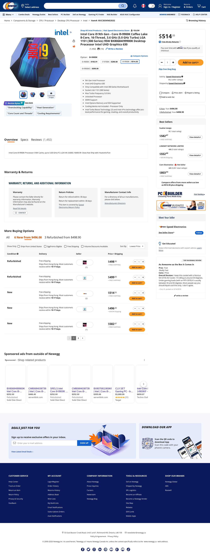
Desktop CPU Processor (69, 20)
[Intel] (63, 32)
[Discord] (122, 549)
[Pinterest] (105, 549)
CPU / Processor (46, 20)
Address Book (53, 494)
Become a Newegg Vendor (136, 499)
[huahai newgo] (90, 262)
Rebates (129, 507)
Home (7, 20)
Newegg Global (171, 481)
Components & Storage (24, 20)
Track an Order (15, 486)
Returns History (54, 490)
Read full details (19, 208)
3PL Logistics (131, 490)
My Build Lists (53, 503)
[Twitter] (88, 549)
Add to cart (190, 62)
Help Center (13, 481)
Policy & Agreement (98, 536)
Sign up (84, 443)
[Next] (83, 338)
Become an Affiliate (134, 494)
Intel (85, 20)
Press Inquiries (93, 486)
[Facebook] (83, 549)
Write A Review (182, 295)
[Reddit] (74, 46)
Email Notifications (55, 507)
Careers (90, 490)
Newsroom (91, 494)
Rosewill (168, 490)
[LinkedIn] (100, 549)
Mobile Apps (131, 516)
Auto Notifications (55, 516)
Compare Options (140, 56)
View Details (194, 137)
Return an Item (14, 490)
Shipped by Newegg (134, 486)
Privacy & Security (16, 499)
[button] (30, 6)
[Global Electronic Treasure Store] (90, 278)
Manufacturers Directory (115, 203)
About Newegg (93, 481)
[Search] (122, 5)
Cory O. (162, 289)
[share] (73, 41)
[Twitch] (117, 549)
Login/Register (53, 481)
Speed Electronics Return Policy (71, 206)
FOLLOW (199, 233)
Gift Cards (130, 511)
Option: (88, 57)
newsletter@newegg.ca (136, 533)
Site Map (129, 503)
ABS (166, 486)
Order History (53, 486)
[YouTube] (111, 549)
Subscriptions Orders (56, 511)
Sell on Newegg (132, 481)
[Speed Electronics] (90, 293)
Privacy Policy (113, 536)
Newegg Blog (92, 499)
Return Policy (14, 494)
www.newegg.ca (150, 541)
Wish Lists (52, 499)
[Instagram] (94, 549)
